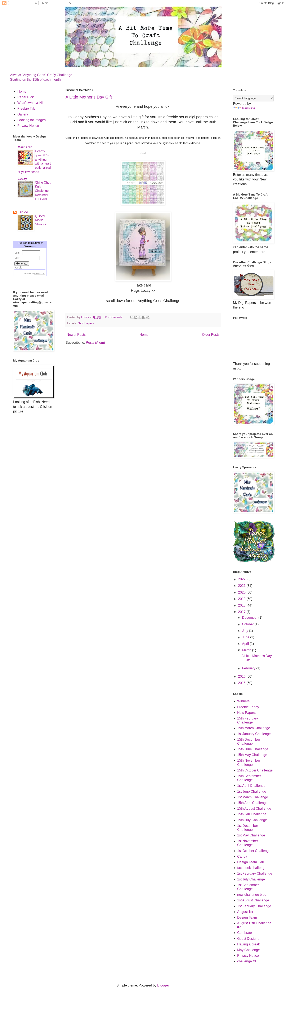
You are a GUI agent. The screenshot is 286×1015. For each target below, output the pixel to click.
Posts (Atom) (95, 342)
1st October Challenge (254, 851)
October (248, 624)
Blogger (163, 985)
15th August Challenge (254, 808)
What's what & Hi (30, 103)
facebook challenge (251, 868)
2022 (242, 579)
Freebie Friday (248, 707)
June (246, 637)
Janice (23, 212)
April (246, 644)
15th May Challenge (252, 755)
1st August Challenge (253, 900)
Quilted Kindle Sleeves (40, 220)
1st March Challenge (252, 797)
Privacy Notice (28, 125)
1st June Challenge (251, 791)
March (247, 650)
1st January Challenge (254, 734)
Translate (248, 108)
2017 (242, 612)
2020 (242, 592)
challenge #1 (246, 961)
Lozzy (22, 178)
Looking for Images (31, 120)
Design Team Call (250, 862)
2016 (242, 676)
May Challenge (248, 950)
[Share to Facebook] (144, 317)
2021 (242, 585)
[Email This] (132, 317)
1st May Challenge (251, 835)
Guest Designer (248, 938)
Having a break (248, 944)
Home (143, 334)
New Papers (86, 323)
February (249, 668)
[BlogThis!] (136, 317)
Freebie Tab (26, 108)
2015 (242, 683)
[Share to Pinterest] (148, 317)
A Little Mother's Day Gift (89, 97)
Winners (243, 701)
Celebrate (244, 933)
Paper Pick (25, 97)
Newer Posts (76, 334)
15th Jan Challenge (251, 814)
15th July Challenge (252, 820)
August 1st (245, 912)
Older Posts (210, 334)
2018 (242, 605)
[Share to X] (140, 317)
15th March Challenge (253, 728)
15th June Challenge (252, 749)
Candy (242, 856)
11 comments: (114, 317)
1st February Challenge (254, 873)
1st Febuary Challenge (254, 906)
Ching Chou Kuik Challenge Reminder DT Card (43, 191)
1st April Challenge (251, 785)
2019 (242, 599)
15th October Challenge (255, 770)
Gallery (22, 114)
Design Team (247, 917)
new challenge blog (251, 894)
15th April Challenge (252, 803)
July (245, 631)
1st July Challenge (251, 879)
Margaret (25, 147)
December (250, 617)
